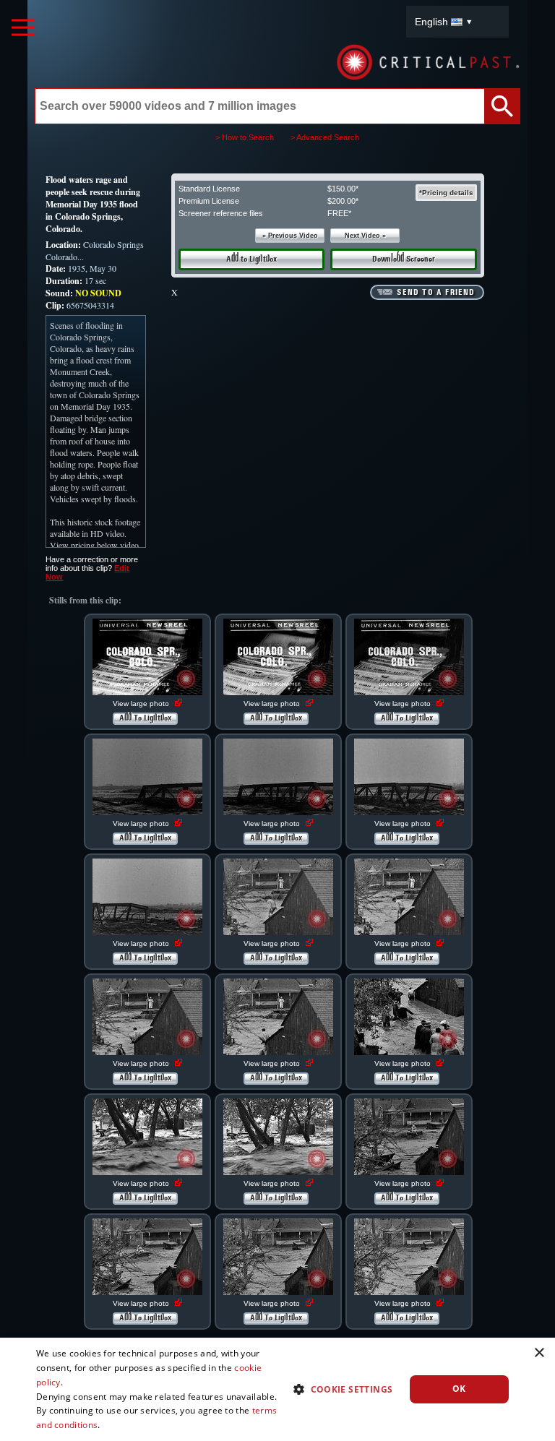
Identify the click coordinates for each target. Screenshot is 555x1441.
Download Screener (403, 259)
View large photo (142, 703)
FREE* (339, 213)
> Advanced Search (325, 137)
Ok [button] (459, 1388)
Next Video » (365, 235)
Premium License (208, 201)
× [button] (538, 1353)
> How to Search (244, 137)
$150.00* (342, 188)
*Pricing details (446, 193)
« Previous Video (290, 235)
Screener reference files (220, 213)
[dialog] (277, 1389)
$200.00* (342, 201)
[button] (337, 1388)
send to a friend (436, 292)
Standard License (209, 188)
